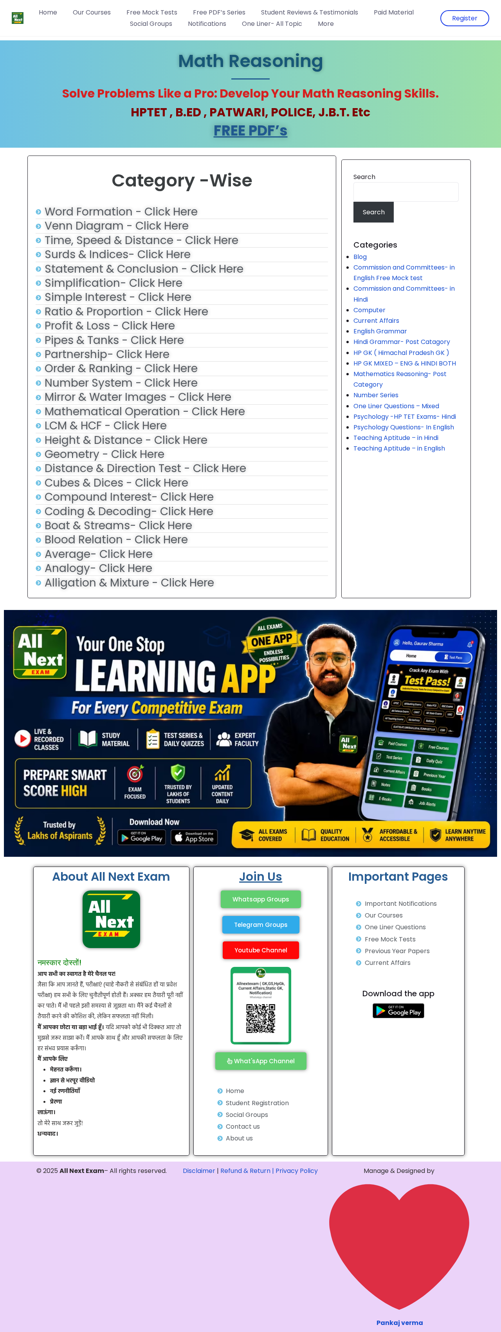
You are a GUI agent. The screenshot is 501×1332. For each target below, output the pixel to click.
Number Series (375, 395)
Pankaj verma (400, 1322)
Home (48, 12)
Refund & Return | (247, 1170)
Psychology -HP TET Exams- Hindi (404, 416)
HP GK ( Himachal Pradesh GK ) (401, 352)
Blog (360, 256)
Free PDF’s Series (219, 12)
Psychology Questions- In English (403, 427)
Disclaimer (199, 1170)
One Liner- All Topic (272, 23)
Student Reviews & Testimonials (309, 12)
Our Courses (92, 12)
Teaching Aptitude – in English (399, 448)
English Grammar (380, 331)
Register (465, 18)
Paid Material (394, 12)
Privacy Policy (297, 1170)
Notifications (207, 23)
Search (364, 176)
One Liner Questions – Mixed (396, 406)
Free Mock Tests (151, 12)
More (326, 23)
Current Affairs (376, 320)
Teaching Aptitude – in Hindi (395, 437)
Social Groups (151, 23)
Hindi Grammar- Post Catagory (401, 341)
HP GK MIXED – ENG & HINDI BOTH (404, 363)
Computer (369, 310)
